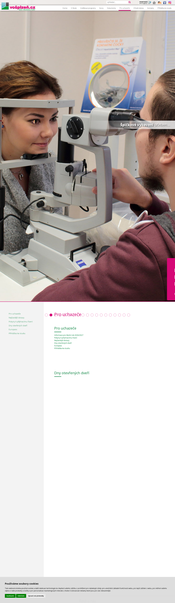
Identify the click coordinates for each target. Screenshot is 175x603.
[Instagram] (170, 2)
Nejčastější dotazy (16, 317)
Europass (13, 329)
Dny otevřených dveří (18, 325)
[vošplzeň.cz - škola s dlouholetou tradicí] (18, 6)
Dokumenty (111, 8)
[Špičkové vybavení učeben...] (51, 315)
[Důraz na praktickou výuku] (46, 315)
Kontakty (150, 8)
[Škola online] (154, 2)
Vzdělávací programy (88, 8)
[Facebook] (165, 2)
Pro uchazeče (125, 8)
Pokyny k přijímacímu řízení (21, 321)
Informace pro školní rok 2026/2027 (68, 335)
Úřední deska (138, 8)
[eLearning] (159, 2)
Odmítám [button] (21, 596)
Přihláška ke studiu (164, 8)
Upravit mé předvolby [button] (36, 596)
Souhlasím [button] (10, 596)
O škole (74, 8)
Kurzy (101, 8)
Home (64, 8)
